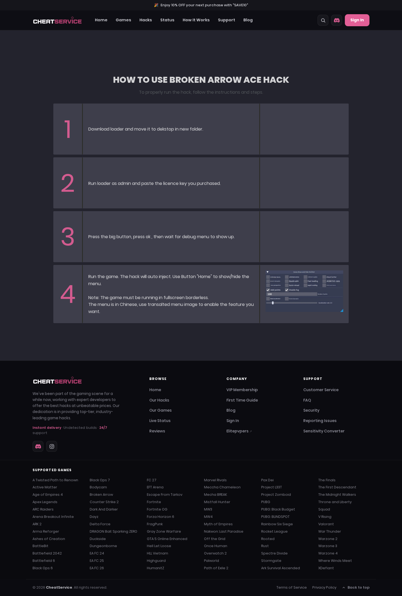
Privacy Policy (324, 587)
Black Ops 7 (100, 480)
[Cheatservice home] (57, 20)
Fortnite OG (157, 509)
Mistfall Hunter (217, 502)
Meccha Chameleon (222, 487)
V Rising (324, 516)
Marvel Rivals (215, 480)
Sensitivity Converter (324, 431)
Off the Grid (214, 538)
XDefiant (326, 568)
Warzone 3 (327, 546)
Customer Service (321, 390)
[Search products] (322, 20)
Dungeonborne (103, 546)
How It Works (196, 20)
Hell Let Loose (159, 546)
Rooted (268, 538)
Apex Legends (45, 502)
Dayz (94, 516)
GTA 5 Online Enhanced (167, 538)
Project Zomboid (276, 494)
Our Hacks (159, 400)
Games (123, 20)
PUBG (265, 502)
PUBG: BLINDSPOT (275, 516)
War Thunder (329, 531)
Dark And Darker (104, 509)
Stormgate (271, 560)
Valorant (326, 524)
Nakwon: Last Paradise (223, 531)
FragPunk (155, 524)
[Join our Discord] (336, 20)
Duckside (98, 538)
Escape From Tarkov (164, 494)
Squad (324, 509)
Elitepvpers (239, 431)
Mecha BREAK (215, 494)
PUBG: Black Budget (278, 509)
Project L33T (271, 487)
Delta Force (100, 524)
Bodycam (98, 487)
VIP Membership (242, 390)
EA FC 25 (97, 560)
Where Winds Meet (335, 560)
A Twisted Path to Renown (55, 480)
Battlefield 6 (44, 560)
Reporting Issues (320, 420)
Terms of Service (291, 587)
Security (311, 410)
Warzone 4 (328, 553)
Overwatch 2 (215, 553)
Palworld (211, 560)
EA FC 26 (97, 568)
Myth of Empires (218, 524)
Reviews (157, 431)
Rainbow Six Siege (277, 524)
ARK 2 (37, 524)
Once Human (215, 546)
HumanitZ (155, 568)
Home (101, 20)
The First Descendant (337, 487)
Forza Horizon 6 (160, 516)
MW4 (208, 516)
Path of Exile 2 (216, 568)
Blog (248, 20)
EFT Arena (155, 487)
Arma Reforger (46, 531)
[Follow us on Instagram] (51, 446)
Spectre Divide (274, 553)
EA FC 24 (97, 553)
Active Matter (45, 487)
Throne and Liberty (335, 502)
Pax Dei (267, 480)
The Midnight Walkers (337, 494)
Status (167, 20)
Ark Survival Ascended (280, 568)
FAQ (307, 400)
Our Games (160, 410)
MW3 (208, 509)
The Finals (327, 480)
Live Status (160, 420)
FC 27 (151, 480)
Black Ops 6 (43, 568)
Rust (265, 546)
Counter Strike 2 (104, 502)
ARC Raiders (43, 509)
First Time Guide (242, 400)
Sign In (357, 20)
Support (226, 20)
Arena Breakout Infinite (53, 516)
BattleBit (40, 546)
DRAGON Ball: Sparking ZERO (113, 531)
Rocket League (274, 531)
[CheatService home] (57, 380)
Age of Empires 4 (48, 494)
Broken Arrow (101, 494)
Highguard (156, 560)
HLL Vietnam (157, 553)
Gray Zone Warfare (164, 531)
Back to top (358, 587)
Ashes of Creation (49, 538)
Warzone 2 (327, 538)
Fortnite (154, 502)
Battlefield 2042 (47, 553)
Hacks (145, 20)
